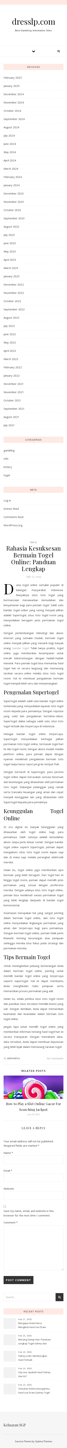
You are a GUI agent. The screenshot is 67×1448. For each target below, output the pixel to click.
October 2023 (12, 210)
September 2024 (14, 119)
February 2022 (13, 367)
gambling (9, 450)
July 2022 (9, 326)
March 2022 (11, 359)
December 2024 (14, 94)
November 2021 (14, 392)
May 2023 (10, 251)
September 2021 (14, 408)
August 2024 (11, 127)
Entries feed (11, 508)
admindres (13, 1058)
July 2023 (9, 235)
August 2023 (11, 226)
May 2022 (10, 342)
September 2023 (14, 218)
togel (7, 475)
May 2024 (10, 152)
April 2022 (10, 350)
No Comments (55, 1058)
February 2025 (13, 77)
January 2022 (12, 375)
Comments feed (13, 517)
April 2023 (10, 259)
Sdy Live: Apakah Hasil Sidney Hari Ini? (34, 1374)
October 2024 (12, 110)
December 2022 (14, 284)
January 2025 (12, 86)
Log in (7, 500)
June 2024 (10, 144)
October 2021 (12, 400)
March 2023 (11, 268)
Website (9, 1188)
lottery (8, 467)
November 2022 (14, 293)
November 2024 (14, 102)
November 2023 (14, 201)
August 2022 (11, 317)
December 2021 (14, 384)
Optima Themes (43, 1441)
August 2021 (11, 417)
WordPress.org (13, 525)
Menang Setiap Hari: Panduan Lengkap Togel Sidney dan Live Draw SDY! (34, 1342)
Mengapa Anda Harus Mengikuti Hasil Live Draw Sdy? (32, 1325)
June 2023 (10, 243)
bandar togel (21, 648)
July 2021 (9, 425)
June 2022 (10, 334)
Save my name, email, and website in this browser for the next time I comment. (29, 1213)
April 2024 (10, 160)
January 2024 (12, 185)
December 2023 (14, 193)
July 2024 (9, 135)
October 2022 (12, 301)
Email (8, 1170)
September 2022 (14, 309)
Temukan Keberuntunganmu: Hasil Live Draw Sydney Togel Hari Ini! (34, 1391)
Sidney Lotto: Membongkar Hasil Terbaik (32, 1357)
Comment (11, 1222)
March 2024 (11, 168)
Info (6, 458)
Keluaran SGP (15, 1424)
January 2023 (12, 276)
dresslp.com (33, 21)
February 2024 (13, 177)
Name (8, 1153)
